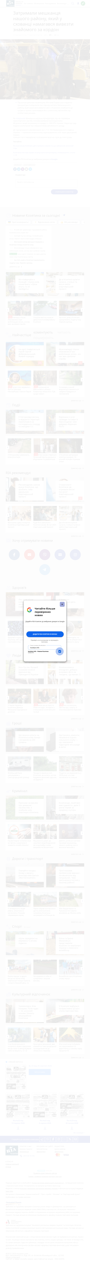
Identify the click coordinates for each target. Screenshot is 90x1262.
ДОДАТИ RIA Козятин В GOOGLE (45, 634)
